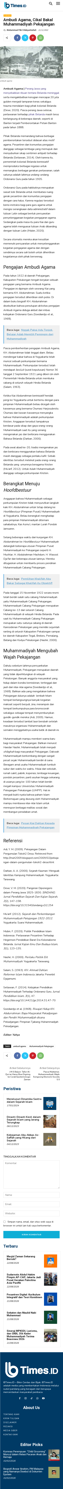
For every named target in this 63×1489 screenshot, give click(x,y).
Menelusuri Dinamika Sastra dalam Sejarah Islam (24, 1100)
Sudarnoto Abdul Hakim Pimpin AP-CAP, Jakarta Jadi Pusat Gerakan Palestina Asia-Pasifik (24, 1279)
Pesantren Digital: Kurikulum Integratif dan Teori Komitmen (24, 1296)
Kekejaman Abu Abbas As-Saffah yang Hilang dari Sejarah (23, 1137)
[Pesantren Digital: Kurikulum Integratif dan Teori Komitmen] (50, 1299)
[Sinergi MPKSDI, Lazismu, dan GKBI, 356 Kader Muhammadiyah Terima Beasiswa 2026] (50, 1335)
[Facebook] (17, 37)
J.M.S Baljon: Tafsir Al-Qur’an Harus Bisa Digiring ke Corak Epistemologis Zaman (17, 1075)
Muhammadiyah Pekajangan (41, 1046)
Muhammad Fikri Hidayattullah (21, 30)
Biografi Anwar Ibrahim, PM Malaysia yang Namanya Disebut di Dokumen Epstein (23, 1471)
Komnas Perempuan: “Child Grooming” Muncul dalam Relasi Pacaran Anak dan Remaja (25, 1454)
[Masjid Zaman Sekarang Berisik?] (50, 1261)
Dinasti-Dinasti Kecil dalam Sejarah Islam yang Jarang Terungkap (24, 1119)
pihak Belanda (37, 114)
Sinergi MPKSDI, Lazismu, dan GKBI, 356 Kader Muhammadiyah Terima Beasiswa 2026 (22, 1335)
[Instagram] (26, 1398)
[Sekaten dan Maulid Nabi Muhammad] (50, 1317)
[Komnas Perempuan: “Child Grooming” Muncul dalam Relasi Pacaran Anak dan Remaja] (54, 1455)
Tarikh (7, 15)
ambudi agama (19, 1046)
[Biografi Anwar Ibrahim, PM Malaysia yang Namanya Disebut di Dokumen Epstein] (54, 1472)
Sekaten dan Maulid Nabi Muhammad (21, 1314)
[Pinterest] (32, 37)
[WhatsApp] (40, 37)
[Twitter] (25, 37)
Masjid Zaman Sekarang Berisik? (21, 1258)
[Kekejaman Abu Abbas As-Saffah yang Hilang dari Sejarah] (49, 1139)
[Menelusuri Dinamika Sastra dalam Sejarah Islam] (49, 1103)
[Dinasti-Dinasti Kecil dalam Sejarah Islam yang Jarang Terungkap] (49, 1121)
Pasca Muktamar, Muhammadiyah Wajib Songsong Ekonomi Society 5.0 (46, 1075)
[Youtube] (43, 1398)
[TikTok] (31, 1398)
